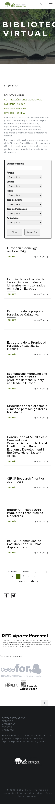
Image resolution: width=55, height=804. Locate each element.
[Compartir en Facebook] (6, 595)
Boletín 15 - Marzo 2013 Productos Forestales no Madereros (25, 513)
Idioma (10, 191)
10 (34, 576)
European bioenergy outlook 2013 (22, 249)
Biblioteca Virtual (14, 95)
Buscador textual (15, 164)
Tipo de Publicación (17, 209)
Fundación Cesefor (31, 738)
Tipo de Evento (15, 200)
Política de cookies (31, 793)
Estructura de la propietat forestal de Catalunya (26, 313)
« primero (12, 571)
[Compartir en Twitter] (13, 595)
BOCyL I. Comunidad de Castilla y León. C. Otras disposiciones (24, 544)
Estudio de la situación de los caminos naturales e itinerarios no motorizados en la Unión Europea (26, 284)
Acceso (32, 796)
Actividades (12, 218)
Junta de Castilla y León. (32, 741)
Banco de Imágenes (15, 108)
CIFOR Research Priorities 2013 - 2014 (26, 480)
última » (34, 581)
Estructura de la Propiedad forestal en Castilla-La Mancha (26, 346)
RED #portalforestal (25, 636)
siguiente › (22, 581)
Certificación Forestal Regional (23, 99)
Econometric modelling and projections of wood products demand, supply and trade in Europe (27, 378)
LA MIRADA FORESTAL (15, 104)
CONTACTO (8, 730)
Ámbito (10, 173)
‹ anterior (25, 571)
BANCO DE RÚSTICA (14, 113)
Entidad (10, 181)
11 (40, 576)
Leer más (11, 257)
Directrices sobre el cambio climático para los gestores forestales (27, 409)
